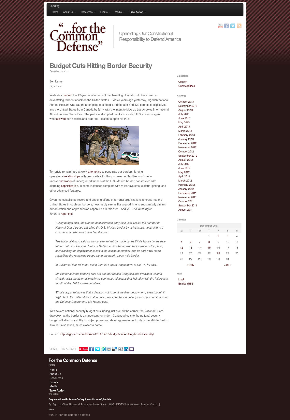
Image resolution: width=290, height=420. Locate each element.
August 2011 (185, 209)
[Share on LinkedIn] (125, 349)
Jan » (227, 265)
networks (66, 181)
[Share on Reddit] (108, 349)
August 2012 (185, 160)
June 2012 (184, 168)
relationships (72, 176)
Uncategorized (186, 86)
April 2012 (184, 176)
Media (118, 12)
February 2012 (186, 184)
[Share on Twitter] (97, 349)
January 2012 (186, 189)
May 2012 (184, 172)
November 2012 (187, 147)
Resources (87, 12)
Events (104, 12)
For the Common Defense (73, 360)
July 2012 (183, 164)
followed (60, 119)
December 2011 (187, 193)
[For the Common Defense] (145, 36)
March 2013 (185, 130)
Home (55, 12)
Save (85, 348)
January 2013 (186, 139)
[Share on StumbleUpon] (103, 349)
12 (181, 247)
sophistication (69, 186)
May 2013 (184, 122)
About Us (68, 12)
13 (190, 247)
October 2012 (186, 151)
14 (199, 247)
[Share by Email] (131, 349)
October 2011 (186, 201)
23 (218, 253)
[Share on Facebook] (91, 349)
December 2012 (187, 143)
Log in (181, 279)
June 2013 (184, 118)
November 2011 (187, 197)
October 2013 (186, 101)
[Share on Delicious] (114, 349)
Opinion (182, 81)
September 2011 (187, 205)
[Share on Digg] (120, 349)
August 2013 (185, 110)
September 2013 (187, 106)
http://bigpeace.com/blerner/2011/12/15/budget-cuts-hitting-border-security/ (107, 334)
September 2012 (187, 155)
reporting (66, 214)
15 (209, 247)
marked (67, 95)
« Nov (190, 265)
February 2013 (186, 135)
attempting (94, 171)
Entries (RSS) (186, 283)
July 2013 (183, 114)
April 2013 (184, 126)
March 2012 (185, 180)
